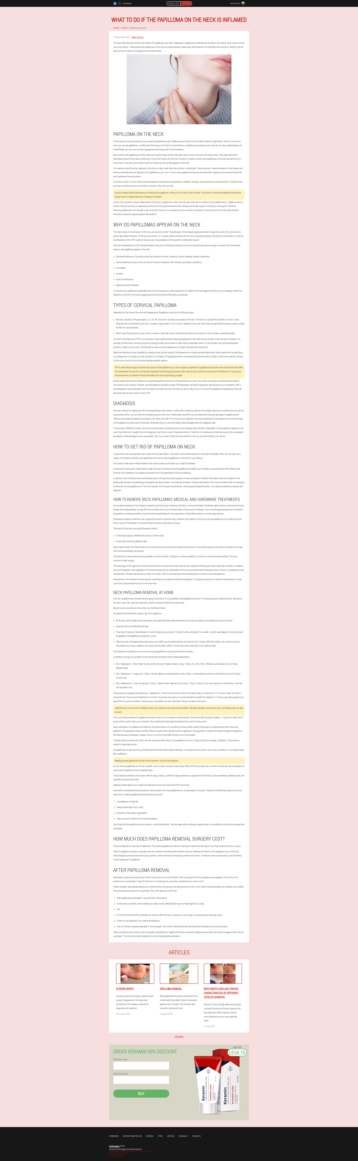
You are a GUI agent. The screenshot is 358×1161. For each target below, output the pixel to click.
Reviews (149, 1136)
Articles (170, 1136)
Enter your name (120, 1059)
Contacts (196, 1136)
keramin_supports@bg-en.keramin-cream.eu (125, 1149)
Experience (114, 1136)
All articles (179, 1036)
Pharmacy (183, 1136)
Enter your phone (120, 1074)
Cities (160, 1136)
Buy (141, 1093)
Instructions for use (132, 1136)
